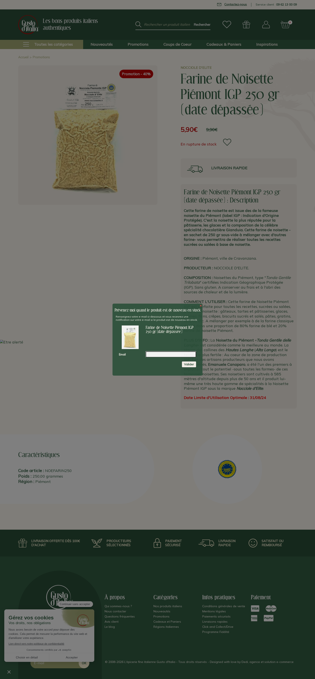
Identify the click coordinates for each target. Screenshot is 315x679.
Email (122, 354)
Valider (189, 364)
